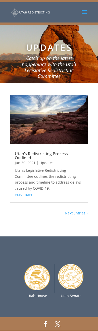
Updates (46, 162)
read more (23, 194)
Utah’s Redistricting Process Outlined (41, 156)
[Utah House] (37, 289)
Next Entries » (76, 213)
